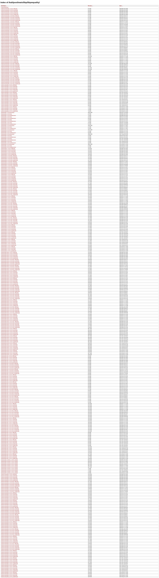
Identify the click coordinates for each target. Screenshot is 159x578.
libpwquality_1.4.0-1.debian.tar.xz (8, 142)
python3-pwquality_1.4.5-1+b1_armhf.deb (10, 50)
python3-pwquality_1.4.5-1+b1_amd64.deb (10, 54)
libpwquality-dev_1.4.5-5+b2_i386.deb (9, 363)
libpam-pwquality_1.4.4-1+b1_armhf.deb (10, 530)
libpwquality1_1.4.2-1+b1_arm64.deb (9, 222)
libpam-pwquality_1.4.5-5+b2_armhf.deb (10, 483)
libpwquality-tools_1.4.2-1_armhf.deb (9, 315)
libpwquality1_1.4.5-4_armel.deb (8, 170)
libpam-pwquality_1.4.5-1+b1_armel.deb (10, 517)
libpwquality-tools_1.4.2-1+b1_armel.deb (10, 324)
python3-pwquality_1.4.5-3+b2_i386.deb (10, 41)
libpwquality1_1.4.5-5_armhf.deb (8, 149)
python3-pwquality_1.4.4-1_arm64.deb (9, 60)
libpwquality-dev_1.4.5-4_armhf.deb (9, 376)
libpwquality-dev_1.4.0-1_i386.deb (8, 446)
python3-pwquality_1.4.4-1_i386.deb (9, 56)
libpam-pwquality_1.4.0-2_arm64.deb (9, 562)
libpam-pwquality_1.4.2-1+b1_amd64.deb (10, 549)
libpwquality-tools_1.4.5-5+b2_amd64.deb (10, 263)
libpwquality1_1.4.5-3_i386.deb (8, 174)
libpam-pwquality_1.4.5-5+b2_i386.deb (9, 481)
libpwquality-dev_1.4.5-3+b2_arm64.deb (10, 393)
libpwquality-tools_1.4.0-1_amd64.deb (9, 348)
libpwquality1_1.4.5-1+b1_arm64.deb (9, 193)
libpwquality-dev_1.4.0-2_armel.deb (9, 442)
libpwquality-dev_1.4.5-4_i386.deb (8, 374)
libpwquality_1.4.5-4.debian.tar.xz (8, 118)
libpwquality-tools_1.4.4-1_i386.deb (9, 299)
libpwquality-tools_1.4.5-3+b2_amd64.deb (10, 291)
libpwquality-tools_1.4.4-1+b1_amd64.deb (10, 312)
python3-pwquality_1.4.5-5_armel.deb (9, 11)
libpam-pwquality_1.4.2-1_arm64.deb (9, 540)
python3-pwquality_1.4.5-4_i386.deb (9, 27)
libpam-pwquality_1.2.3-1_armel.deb (9, 575)
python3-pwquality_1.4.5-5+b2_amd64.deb (10, 20)
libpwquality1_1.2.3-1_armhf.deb (8, 248)
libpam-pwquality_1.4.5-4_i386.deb (9, 493)
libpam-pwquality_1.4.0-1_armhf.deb (9, 566)
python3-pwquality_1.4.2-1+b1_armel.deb (10, 80)
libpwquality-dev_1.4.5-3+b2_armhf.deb (10, 390)
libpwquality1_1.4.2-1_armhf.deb (8, 211)
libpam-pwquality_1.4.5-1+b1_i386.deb (9, 514)
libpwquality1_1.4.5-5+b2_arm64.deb (9, 158)
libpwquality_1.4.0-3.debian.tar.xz (8, 137)
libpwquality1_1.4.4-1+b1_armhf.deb (9, 204)
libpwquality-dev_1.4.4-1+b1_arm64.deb (10, 415)
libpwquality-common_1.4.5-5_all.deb (9, 459)
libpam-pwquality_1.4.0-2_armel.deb (9, 560)
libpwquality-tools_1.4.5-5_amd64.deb (9, 258)
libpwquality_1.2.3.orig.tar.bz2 (7, 144)
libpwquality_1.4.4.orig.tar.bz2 (7, 125)
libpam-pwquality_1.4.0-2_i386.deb (9, 557)
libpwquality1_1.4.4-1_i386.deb (8, 196)
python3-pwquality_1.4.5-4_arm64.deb (9, 31)
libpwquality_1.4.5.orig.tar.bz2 (7, 112)
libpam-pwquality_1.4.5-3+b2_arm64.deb (10, 511)
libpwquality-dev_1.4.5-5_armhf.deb (9, 357)
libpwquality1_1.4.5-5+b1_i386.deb (9, 161)
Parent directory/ (4, 7)
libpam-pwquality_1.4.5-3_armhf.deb (9, 501)
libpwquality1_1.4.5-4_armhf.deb (8, 168)
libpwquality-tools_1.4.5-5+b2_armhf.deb (10, 261)
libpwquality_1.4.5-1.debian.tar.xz (8, 124)
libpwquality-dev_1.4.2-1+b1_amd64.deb (10, 431)
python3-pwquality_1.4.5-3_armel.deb (9, 37)
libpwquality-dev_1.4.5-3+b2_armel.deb (10, 392)
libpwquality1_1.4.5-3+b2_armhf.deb (9, 183)
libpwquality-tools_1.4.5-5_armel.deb (9, 255)
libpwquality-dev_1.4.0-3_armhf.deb (9, 433)
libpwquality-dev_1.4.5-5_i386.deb (8, 356)
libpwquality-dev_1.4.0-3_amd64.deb (9, 438)
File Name (3, 5)
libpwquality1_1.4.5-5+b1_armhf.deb (9, 162)
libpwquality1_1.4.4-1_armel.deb (8, 199)
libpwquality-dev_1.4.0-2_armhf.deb (9, 441)
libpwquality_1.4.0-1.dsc (6, 141)
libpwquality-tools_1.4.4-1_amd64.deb (9, 305)
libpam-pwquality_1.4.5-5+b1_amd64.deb (10, 491)
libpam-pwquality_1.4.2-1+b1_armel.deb (10, 546)
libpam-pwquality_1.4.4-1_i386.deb (9, 521)
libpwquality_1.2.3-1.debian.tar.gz (8, 147)
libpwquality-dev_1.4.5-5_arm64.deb (9, 360)
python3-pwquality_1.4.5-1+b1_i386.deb (10, 49)
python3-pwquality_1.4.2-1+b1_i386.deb (10, 77)
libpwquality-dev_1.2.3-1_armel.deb (9, 457)
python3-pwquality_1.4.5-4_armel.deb (9, 30)
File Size (90, 5)
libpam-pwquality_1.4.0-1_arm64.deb (9, 569)
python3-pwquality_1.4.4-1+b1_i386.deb (10, 63)
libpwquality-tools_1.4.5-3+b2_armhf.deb (10, 286)
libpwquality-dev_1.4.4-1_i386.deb (8, 403)
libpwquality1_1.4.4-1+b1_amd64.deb (9, 209)
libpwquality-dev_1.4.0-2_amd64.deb (9, 445)
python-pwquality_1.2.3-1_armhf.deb (9, 108)
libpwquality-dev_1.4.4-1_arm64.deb (9, 408)
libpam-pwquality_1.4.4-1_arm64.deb (9, 526)
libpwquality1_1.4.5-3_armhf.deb (8, 175)
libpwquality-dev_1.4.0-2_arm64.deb (9, 444)
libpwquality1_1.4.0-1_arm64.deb (8, 243)
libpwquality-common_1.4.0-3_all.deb (9, 468)
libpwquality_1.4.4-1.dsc (6, 126)
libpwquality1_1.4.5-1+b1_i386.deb (9, 188)
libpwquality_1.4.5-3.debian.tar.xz (8, 121)
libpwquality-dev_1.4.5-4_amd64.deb (9, 380)
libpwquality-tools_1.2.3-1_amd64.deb (9, 354)
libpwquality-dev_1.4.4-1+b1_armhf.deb (10, 412)
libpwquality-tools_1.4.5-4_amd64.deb (9, 276)
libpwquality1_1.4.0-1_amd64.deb (8, 245)
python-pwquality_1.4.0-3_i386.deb (9, 85)
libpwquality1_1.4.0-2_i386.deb (8, 232)
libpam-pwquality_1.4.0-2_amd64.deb (9, 563)
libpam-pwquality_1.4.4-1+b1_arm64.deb (10, 533)
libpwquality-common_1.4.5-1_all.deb (9, 464)
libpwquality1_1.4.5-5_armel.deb (8, 151)
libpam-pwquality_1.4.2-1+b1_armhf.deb (10, 544)
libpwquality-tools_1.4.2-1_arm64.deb (9, 318)
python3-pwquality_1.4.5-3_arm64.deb (9, 39)
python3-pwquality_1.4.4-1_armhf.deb (9, 57)
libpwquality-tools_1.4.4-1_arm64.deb (9, 304)
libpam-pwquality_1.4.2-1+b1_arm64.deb (10, 547)
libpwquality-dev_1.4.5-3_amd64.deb (9, 387)
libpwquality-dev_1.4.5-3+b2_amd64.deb (10, 395)
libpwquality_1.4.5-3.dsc (6, 119)
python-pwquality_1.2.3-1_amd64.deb (9, 111)
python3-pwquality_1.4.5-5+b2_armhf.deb (10, 17)
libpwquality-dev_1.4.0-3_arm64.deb (9, 436)
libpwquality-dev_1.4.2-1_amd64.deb (9, 423)
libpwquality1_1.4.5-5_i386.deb (8, 148)
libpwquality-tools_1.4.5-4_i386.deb (9, 271)
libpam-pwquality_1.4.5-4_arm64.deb (9, 497)
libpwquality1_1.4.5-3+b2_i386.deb (9, 181)
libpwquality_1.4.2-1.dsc (6, 131)
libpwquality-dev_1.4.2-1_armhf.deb (9, 419)
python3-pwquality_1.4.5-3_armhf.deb (9, 36)
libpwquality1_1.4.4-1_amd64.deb (8, 201)
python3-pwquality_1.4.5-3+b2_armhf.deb (10, 43)
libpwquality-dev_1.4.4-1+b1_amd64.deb (10, 416)
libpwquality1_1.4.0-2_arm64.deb (8, 236)
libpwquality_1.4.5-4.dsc (6, 116)
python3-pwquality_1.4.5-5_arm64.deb (9, 13)
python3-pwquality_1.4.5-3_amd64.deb (9, 40)
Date (120, 5)
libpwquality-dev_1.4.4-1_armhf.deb (9, 405)
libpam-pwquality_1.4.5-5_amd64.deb (9, 480)
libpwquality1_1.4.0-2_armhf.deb (8, 233)
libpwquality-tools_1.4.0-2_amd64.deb (9, 341)
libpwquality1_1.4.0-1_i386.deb (8, 239)
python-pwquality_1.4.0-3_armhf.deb (9, 86)
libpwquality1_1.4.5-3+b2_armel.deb (9, 184)
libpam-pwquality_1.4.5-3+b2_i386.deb (9, 507)
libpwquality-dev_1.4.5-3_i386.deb (8, 382)
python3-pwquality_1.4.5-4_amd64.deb (9, 33)
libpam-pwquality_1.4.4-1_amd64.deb (9, 527)
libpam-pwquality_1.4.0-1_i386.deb (9, 565)
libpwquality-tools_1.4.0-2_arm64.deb (9, 340)
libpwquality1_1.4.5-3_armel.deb (8, 177)
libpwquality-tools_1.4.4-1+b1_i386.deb (10, 307)
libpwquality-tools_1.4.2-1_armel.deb (9, 317)
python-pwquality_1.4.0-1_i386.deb (9, 99)
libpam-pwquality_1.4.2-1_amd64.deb (9, 542)
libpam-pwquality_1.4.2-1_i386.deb (9, 536)
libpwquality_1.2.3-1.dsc (6, 145)
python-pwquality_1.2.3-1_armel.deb (9, 109)
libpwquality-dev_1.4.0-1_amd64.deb (9, 452)
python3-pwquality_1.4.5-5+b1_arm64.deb (10, 24)
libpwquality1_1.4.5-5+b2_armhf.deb (9, 157)
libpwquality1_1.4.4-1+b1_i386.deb (9, 203)
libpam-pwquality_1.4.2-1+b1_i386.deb (9, 543)
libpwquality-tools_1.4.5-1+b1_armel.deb (10, 295)
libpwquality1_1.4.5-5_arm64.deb (8, 152)
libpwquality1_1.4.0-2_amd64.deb (8, 237)
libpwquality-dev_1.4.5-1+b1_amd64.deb (10, 402)
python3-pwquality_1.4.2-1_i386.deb (9, 70)
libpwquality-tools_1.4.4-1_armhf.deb (9, 301)
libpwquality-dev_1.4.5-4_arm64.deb (9, 379)
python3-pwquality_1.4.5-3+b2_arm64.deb (10, 46)
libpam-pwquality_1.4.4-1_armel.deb (9, 524)
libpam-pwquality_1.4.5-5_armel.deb (9, 477)
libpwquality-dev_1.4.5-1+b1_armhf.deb (10, 397)
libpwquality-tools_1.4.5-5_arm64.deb (9, 256)
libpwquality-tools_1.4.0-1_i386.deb (9, 343)
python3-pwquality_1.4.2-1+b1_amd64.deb (10, 83)
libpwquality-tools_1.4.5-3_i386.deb (9, 278)
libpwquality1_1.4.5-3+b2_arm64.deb (9, 186)
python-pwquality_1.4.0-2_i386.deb (9, 92)
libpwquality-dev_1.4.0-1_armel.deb (9, 449)
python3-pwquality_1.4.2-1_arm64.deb (9, 75)
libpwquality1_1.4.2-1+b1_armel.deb (9, 220)
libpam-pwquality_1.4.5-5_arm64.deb (9, 478)
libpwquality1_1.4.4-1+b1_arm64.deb (9, 207)
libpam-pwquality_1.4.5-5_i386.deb (9, 474)
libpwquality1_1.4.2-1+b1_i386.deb (9, 217)
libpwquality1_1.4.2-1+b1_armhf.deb (9, 219)
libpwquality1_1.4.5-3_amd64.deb (8, 180)
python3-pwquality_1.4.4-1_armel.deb (9, 59)
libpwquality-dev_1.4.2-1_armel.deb (9, 420)
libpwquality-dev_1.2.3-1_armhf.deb (9, 455)
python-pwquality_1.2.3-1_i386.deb (9, 106)
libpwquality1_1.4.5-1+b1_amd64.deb (9, 194)
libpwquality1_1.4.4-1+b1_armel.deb (9, 206)
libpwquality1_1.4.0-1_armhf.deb (8, 240)
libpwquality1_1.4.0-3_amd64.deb (8, 230)
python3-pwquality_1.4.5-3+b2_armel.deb (10, 44)
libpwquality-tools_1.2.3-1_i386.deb (9, 350)
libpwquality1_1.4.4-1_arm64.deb (8, 200)
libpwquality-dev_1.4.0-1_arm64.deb (9, 451)
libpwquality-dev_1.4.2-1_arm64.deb (9, 422)
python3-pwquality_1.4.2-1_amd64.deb (9, 76)
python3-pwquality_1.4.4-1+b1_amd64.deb (10, 69)
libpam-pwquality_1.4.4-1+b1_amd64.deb (10, 534)
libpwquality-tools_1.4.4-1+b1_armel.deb (10, 310)
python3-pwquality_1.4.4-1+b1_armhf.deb (10, 64)
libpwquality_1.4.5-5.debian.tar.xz (8, 115)
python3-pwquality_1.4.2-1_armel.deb (9, 73)
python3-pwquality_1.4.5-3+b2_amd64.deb (10, 47)
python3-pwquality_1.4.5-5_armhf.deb (9, 10)
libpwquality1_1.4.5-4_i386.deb (8, 167)
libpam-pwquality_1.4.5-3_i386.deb (9, 500)
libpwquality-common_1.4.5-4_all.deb (9, 461)
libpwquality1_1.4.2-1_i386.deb (8, 210)
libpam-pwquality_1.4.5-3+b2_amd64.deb (10, 513)
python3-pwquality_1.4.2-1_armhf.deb (9, 72)
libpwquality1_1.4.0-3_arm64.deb (8, 229)
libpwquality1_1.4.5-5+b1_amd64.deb (9, 165)
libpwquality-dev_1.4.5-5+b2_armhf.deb (10, 364)
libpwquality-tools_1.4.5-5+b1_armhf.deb (10, 266)
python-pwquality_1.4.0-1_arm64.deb (9, 103)
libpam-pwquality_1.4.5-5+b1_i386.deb (9, 487)
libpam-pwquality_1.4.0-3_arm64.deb (9, 555)
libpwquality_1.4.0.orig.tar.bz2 (7, 134)
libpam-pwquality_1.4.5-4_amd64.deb (9, 498)
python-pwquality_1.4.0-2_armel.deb (9, 95)
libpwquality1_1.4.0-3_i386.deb (8, 224)
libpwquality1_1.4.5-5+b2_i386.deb (9, 155)
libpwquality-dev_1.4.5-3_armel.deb (9, 384)
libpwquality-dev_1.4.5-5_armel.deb (9, 358)
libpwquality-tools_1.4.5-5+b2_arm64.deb (10, 262)
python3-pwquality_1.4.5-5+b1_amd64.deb (10, 26)
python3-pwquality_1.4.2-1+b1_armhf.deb (10, 79)
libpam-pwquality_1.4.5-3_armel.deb (9, 503)
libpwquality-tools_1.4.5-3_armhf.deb (9, 279)
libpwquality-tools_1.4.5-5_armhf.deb (9, 253)
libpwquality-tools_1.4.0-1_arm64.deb (9, 347)
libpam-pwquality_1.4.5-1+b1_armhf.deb (10, 516)
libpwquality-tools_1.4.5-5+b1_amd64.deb (10, 269)
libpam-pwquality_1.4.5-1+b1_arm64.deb (10, 519)
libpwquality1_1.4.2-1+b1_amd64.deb (9, 223)
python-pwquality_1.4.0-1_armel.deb (9, 102)
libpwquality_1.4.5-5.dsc (6, 114)
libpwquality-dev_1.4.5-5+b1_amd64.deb (10, 373)
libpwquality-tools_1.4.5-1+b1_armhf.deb (10, 294)
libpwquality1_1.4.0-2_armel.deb (8, 235)
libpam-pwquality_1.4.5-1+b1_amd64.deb (10, 520)
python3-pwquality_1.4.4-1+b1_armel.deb (10, 66)
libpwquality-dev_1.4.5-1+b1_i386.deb (9, 396)
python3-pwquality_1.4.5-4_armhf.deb (9, 28)
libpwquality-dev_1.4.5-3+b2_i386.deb (9, 389)
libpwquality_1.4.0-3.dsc (6, 135)
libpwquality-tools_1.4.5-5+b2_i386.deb (10, 259)
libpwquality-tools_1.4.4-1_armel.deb (9, 302)
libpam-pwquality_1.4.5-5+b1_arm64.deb (10, 490)
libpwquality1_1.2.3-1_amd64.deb (8, 250)
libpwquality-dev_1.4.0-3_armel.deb (9, 435)
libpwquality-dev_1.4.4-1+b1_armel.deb (10, 413)
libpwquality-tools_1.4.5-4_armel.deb (9, 273)
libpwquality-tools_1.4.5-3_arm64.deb (9, 282)
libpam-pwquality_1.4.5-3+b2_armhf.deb (10, 508)
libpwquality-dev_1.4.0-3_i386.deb (8, 432)
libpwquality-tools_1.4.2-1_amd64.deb (9, 320)
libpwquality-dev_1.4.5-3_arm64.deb (9, 386)
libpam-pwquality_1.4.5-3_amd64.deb (9, 506)
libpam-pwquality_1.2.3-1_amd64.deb (9, 576)
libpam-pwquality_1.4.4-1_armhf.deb (9, 523)
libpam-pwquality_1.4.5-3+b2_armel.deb (10, 510)
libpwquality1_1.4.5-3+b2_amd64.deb (9, 187)
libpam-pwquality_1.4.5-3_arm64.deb (9, 504)
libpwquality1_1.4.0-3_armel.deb (8, 227)
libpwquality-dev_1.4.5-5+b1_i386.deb (9, 369)
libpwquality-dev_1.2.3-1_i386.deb (8, 454)
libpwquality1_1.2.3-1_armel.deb (8, 249)
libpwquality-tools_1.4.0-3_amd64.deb (9, 334)
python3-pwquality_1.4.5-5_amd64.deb (9, 14)
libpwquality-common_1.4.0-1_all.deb (9, 471)
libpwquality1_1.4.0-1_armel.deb (8, 242)
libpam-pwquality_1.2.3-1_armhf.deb (9, 573)
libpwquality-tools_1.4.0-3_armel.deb (9, 331)
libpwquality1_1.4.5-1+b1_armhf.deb (9, 190)
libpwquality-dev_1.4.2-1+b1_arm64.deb (10, 429)
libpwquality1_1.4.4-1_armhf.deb (8, 197)
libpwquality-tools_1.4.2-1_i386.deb (9, 314)
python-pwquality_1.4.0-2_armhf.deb (9, 93)
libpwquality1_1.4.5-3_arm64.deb (8, 178)
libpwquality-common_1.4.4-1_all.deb (9, 465)
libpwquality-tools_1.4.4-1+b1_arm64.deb (10, 311)
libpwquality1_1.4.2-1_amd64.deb (8, 216)
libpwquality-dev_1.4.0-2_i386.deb (8, 439)
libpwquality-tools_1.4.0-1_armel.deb (9, 346)
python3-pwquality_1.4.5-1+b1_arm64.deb (10, 53)
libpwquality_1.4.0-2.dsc (6, 138)
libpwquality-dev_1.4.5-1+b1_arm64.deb (10, 400)
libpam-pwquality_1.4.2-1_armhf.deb (9, 537)
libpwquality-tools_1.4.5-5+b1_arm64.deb (10, 268)
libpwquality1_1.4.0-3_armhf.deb (8, 226)
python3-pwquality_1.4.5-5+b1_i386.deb (10, 21)
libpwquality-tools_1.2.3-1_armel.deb (9, 353)
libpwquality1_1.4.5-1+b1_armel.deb (9, 191)
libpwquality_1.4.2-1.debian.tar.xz (8, 132)
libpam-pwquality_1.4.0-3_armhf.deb (9, 552)
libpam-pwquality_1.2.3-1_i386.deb (9, 572)
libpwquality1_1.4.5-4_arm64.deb (8, 171)
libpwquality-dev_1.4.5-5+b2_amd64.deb (10, 367)
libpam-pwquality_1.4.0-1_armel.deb (9, 568)
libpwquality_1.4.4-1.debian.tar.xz (8, 128)
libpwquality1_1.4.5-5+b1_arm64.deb (9, 164)
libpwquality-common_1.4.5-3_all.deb (9, 462)
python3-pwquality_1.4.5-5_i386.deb (9, 8)
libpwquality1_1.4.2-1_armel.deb (8, 213)
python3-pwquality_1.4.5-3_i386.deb (9, 34)
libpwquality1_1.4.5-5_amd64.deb (8, 154)
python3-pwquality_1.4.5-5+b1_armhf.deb (10, 23)
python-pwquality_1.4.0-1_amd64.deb (9, 105)
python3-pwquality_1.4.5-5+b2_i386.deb (10, 15)
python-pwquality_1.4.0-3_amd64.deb (9, 90)
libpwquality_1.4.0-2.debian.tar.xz (8, 139)
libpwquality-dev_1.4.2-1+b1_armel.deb (10, 428)
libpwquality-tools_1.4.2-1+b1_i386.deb (10, 321)
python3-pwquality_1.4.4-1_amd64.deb (9, 62)
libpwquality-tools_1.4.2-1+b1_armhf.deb (10, 323)
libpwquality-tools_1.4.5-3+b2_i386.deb (10, 285)
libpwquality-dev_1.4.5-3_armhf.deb (9, 383)
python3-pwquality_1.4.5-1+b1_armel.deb (10, 51)
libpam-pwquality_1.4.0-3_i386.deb (9, 550)
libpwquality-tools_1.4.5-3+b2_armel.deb (10, 288)
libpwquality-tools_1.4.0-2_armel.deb (9, 338)
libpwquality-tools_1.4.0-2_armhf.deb (9, 337)
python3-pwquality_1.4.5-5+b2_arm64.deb (10, 18)
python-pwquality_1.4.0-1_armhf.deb (9, 101)
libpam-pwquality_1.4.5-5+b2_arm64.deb (10, 484)
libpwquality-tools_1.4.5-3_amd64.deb (9, 284)
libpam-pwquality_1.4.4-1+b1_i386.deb (9, 529)
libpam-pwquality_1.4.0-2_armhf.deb (9, 559)
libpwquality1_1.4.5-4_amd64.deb (8, 173)
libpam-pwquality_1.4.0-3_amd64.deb (9, 556)
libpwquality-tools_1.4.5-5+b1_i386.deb (10, 265)
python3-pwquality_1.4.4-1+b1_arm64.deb (10, 67)
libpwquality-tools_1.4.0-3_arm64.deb (9, 333)
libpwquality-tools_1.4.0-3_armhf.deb (9, 330)
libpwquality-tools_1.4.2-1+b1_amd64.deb (10, 327)
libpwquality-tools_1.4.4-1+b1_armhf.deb (10, 308)
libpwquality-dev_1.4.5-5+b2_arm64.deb (10, 366)
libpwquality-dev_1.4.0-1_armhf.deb (9, 448)
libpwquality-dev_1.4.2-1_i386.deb (8, 418)
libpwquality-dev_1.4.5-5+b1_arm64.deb (10, 371)
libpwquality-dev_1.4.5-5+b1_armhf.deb (10, 370)
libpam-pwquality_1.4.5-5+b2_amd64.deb (10, 485)
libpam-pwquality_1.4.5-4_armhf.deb (9, 494)
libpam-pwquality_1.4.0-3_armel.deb (9, 553)
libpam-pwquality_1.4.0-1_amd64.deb (9, 570)
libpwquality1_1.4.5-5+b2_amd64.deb (9, 160)
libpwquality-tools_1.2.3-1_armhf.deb (9, 351)
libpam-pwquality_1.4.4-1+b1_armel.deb (10, 531)
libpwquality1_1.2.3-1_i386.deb (8, 246)
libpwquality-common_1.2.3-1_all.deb (9, 472)
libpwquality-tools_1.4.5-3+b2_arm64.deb (10, 289)
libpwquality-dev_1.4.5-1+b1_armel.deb (10, 399)
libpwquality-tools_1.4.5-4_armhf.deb (9, 272)
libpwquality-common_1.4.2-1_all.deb (9, 467)
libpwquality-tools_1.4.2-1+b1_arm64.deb (10, 325)
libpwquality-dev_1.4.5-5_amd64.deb (9, 361)
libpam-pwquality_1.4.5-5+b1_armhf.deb (10, 488)
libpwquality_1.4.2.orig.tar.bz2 (7, 129)
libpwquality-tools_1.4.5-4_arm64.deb (9, 275)
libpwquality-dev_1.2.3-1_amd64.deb (9, 458)
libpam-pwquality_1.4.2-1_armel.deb (9, 539)
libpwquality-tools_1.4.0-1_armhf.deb (9, 344)
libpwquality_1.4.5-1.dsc (6, 122)
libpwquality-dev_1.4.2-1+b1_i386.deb (9, 425)
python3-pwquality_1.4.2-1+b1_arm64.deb (10, 82)
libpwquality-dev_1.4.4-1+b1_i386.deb (9, 410)
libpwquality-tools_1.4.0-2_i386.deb (9, 335)
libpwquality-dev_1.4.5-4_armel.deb (9, 377)
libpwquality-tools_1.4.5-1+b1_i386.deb (10, 292)
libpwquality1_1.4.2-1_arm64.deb (8, 214)
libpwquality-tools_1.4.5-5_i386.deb (9, 252)
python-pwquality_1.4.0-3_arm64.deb (9, 89)
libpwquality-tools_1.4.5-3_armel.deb (9, 281)
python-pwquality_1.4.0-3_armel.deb (9, 88)
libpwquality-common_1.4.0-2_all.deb (9, 470)
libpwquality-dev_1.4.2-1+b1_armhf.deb (10, 426)
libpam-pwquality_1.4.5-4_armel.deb (9, 495)
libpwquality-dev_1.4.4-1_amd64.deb (9, 409)
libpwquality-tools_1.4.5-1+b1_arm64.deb (10, 297)
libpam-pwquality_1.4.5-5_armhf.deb (9, 475)
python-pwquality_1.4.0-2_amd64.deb (9, 98)
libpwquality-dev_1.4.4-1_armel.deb (9, 406)
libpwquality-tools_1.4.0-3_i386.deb (9, 328)
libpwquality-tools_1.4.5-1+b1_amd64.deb (10, 298)
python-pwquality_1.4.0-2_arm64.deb (9, 96)
